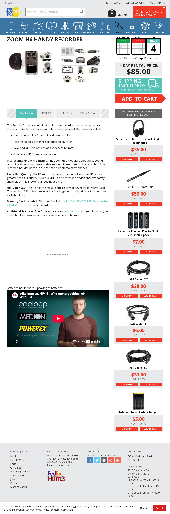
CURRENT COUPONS (135, 3)
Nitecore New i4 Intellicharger (138, 412)
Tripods (65, 32)
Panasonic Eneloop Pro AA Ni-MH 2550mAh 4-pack (139, 233)
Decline (144, 508)
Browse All (11, 32)
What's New (24, 32)
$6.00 (139, 330)
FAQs (13, 463)
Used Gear (159, 32)
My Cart (122, 15)
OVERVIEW (26, 113)
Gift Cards (15, 467)
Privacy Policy (42, 509)
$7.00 (139, 241)
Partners (15, 483)
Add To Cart (150, 159)
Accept (159, 508)
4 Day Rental (138, 154)
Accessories (132, 32)
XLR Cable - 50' (138, 368)
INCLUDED (65, 113)
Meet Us (15, 456)
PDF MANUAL (88, 113)
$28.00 (138, 286)
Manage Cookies (19, 486)
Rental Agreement (20, 471)
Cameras (38, 32)
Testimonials (17, 475)
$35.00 (138, 149)
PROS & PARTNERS (156, 3)
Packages (145, 32)
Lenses (51, 32)
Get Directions (136, 460)
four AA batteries (75, 211)
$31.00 (138, 374)
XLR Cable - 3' (138, 323)
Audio (119, 32)
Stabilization (79, 32)
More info (127, 159)
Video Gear (105, 32)
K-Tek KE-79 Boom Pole (138, 187)
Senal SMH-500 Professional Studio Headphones (138, 141)
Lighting (91, 32)
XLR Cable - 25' (138, 279)
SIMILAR (46, 113)
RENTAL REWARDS (114, 3)
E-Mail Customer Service (141, 456)
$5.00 (139, 419)
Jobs (12, 479)
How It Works (17, 460)
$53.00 (138, 193)
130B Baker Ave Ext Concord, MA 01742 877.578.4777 (138, 473)
